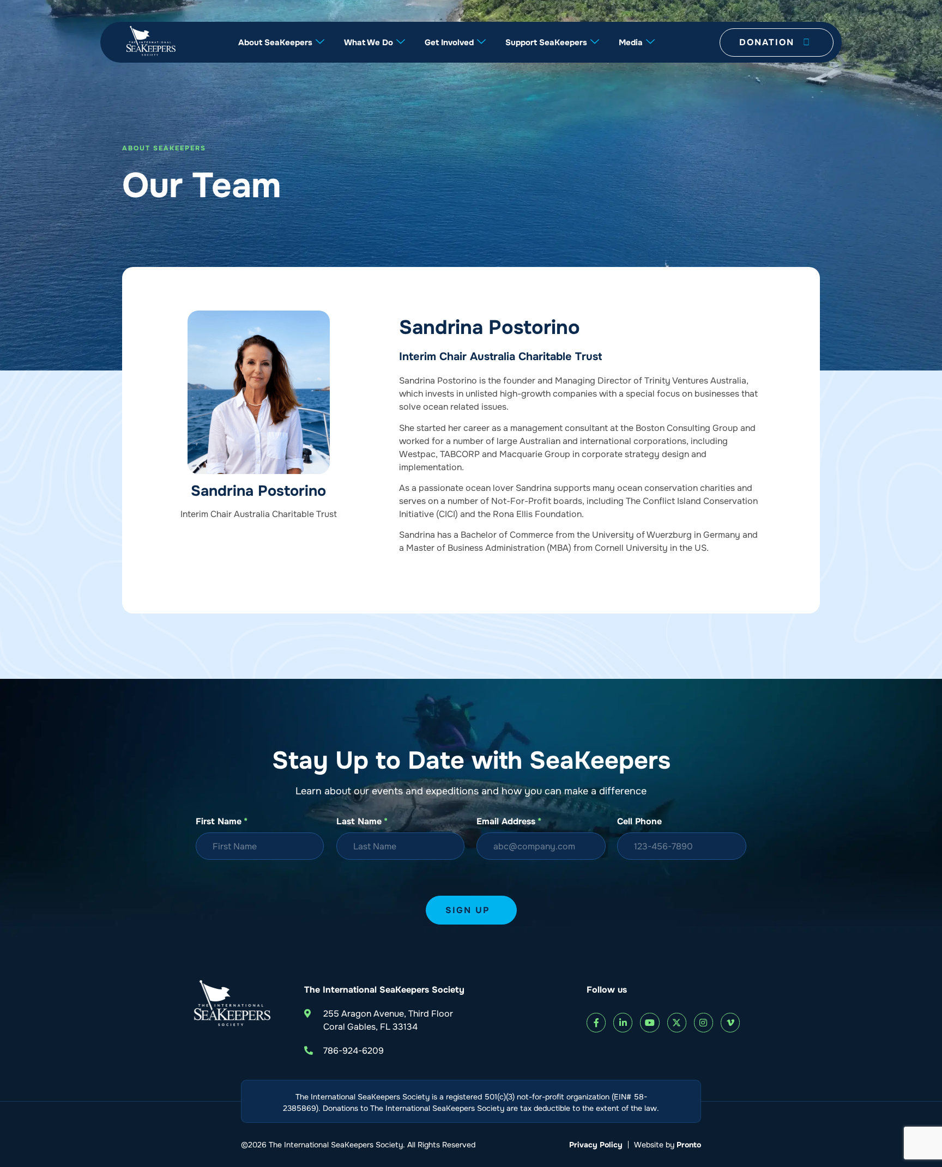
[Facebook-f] (596, 1022)
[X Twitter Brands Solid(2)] (676, 1022)
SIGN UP (467, 910)
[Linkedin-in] (622, 1022)
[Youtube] (649, 1022)
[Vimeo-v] (730, 1022)
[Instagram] (703, 1022)
